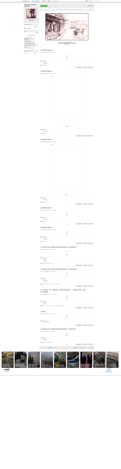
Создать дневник (43, 5)
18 (84, 347)
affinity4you (24, 6)
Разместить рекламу (108, 371)
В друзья (31, 20)
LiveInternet (26, 1)
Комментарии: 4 (31, 43)
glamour (52, 263)
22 (80, 347)
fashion (44, 263)
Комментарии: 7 (32, 45)
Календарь (91, 347)
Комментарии (33, 4)
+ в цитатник (54, 52)
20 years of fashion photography (59, 305)
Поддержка (86, 1)
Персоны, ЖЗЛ (46, 63)
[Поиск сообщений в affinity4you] (35, 26)
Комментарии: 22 (32, 39)
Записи (25, 4)
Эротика (45, 130)
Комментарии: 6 (31, 41)
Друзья (29, 4)
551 (78, 347)
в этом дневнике (28, 28)
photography (48, 263)
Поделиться (90, 67)
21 (81, 347)
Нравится (85, 67)
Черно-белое (45, 261)
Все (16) (36, 32)
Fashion (45, 281)
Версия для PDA (108, 370)
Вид (88, 1)
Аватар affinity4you (31, 13)
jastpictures (44, 65)
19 (83, 347)
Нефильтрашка (46, 280)
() (81, 67)
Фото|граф (45, 129)
